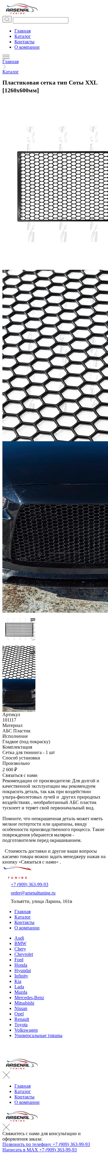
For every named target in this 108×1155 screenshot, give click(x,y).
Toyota (21, 1024)
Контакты (24, 41)
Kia (17, 981)
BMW (20, 943)
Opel (19, 1013)
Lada (19, 986)
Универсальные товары (38, 1035)
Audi (19, 938)
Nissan (20, 1008)
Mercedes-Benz (29, 997)
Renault (21, 1019)
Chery (20, 948)
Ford (18, 959)
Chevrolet (23, 954)
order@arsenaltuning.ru (33, 892)
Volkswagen (26, 1030)
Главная (22, 30)
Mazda (20, 992)
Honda (20, 965)
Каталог (22, 36)
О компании (27, 47)
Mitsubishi (24, 1003)
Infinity (21, 975)
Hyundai (22, 970)
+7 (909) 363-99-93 (29, 884)
